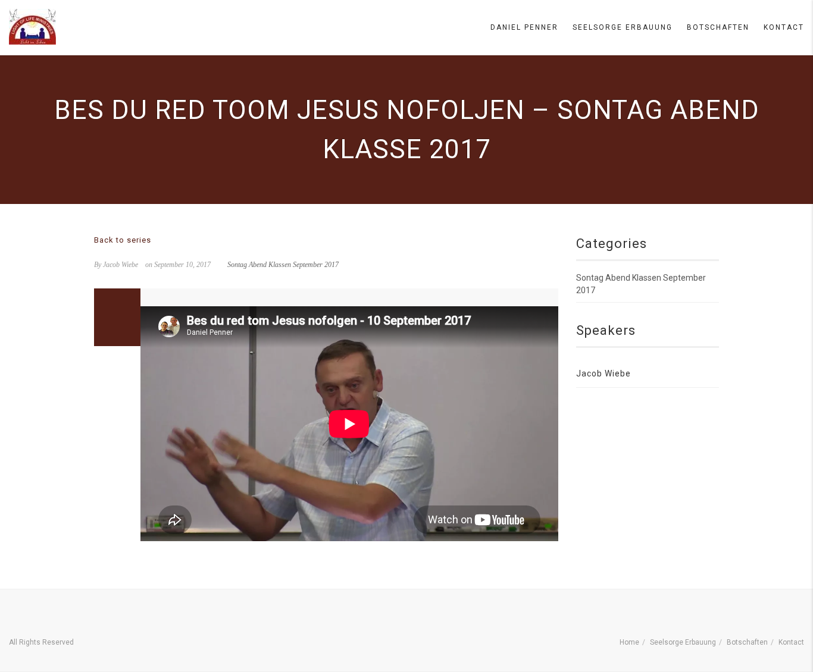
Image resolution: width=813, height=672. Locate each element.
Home (629, 642)
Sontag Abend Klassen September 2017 (283, 264)
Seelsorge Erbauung (623, 27)
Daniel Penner (524, 27)
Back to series (122, 239)
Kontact (784, 27)
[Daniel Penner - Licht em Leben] (32, 27)
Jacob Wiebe (603, 373)
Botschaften (718, 27)
